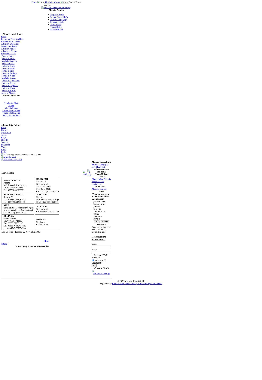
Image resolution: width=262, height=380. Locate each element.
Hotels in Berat (8, 68)
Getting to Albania (9, 46)
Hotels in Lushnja (9, 73)
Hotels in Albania (52, 2)
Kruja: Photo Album (11, 114)
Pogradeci (5, 145)
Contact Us (96, 184)
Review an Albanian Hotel (12, 39)
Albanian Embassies (10, 44)
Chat (97, 214)
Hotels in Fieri (8, 71)
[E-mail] (89, 172)
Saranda (4, 142)
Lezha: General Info (59, 17)
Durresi (4, 130)
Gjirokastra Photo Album (11, 103)
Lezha (3, 152)
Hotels (98, 206)
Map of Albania (57, 14)
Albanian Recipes (8, 49)
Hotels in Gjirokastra (11, 80)
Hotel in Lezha (8, 63)
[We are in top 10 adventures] (101, 272)
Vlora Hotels (55, 24)
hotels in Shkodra (9, 61)
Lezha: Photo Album (11, 109)
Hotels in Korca (8, 88)
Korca (3, 149)
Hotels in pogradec (10, 85)
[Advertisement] (32, 165)
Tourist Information (100, 210)
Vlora (3, 147)
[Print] (85, 172)
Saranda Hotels (56, 22)
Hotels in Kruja (8, 66)
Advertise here (98, 181)
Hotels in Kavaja (9, 83)
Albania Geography (58, 19)
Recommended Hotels (10, 41)
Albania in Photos (9, 51)
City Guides (100, 201)
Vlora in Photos (11, 107)
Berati (3, 127)
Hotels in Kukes (9, 90)
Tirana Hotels (56, 27)
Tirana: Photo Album (11, 112)
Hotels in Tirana (8, 58)
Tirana (4, 135)
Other (97, 219)
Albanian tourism (99, 189)
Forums (98, 216)
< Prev (46, 241)
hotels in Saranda (9, 78)
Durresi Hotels (56, 29)
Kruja (3, 137)
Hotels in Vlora (8, 76)
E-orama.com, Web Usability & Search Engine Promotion (137, 283)
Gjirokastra (6, 132)
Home (34, 2)
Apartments (100, 204)
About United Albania (101, 179)
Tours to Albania (8, 93)
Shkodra (4, 140)
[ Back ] (4, 244)
